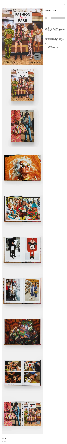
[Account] (62, 4)
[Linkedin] (4, 438)
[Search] (2, 4)
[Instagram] (2, 438)
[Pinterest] (5, 438)
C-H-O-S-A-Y (5, 441)
